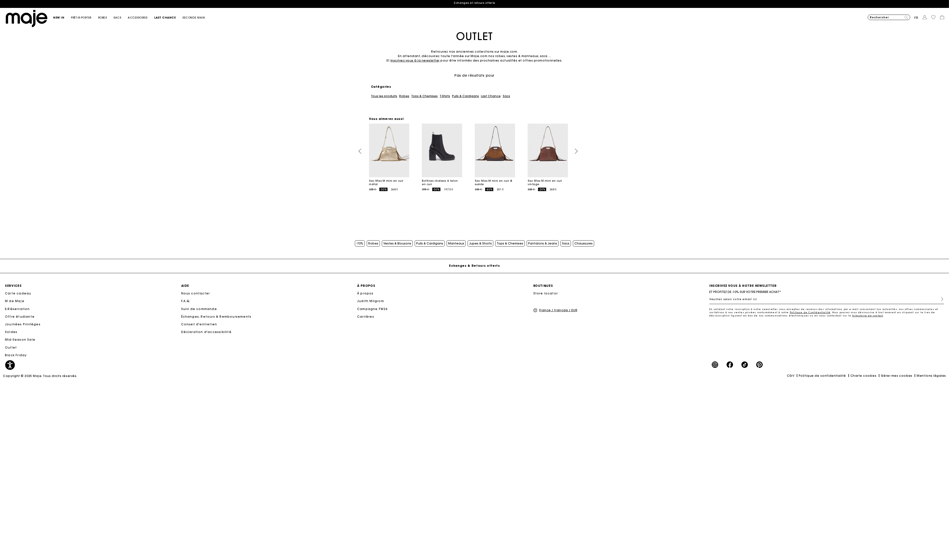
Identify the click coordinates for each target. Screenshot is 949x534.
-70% (359, 243)
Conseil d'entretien (199, 324)
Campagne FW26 (372, 309)
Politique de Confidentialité (810, 312)
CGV (791, 376)
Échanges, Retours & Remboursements (216, 316)
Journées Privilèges (23, 324)
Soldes (11, 332)
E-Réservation (17, 309)
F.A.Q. (186, 301)
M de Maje (14, 301)
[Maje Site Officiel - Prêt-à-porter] (26, 18)
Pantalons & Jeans (542, 243)
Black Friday (16, 355)
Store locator (545, 293)
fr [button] (916, 18)
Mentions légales (931, 376)
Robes (404, 96)
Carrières (365, 316)
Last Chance (491, 96)
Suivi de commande (199, 309)
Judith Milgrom (370, 301)
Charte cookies (863, 376)
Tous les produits (384, 96)
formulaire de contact (867, 315)
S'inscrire (940, 299)
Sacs (506, 96)
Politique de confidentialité (822, 376)
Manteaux (456, 243)
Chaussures (583, 243)
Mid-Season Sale (20, 339)
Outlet (11, 347)
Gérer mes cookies (896, 376)
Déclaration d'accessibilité (206, 332)
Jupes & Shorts (480, 243)
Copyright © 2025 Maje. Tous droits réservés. (40, 376)
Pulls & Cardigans (465, 96)
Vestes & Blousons (397, 243)
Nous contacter (195, 293)
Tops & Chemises (424, 96)
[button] (62, 17)
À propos (365, 293)
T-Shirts (445, 96)
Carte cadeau (18, 293)
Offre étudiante (20, 316)
